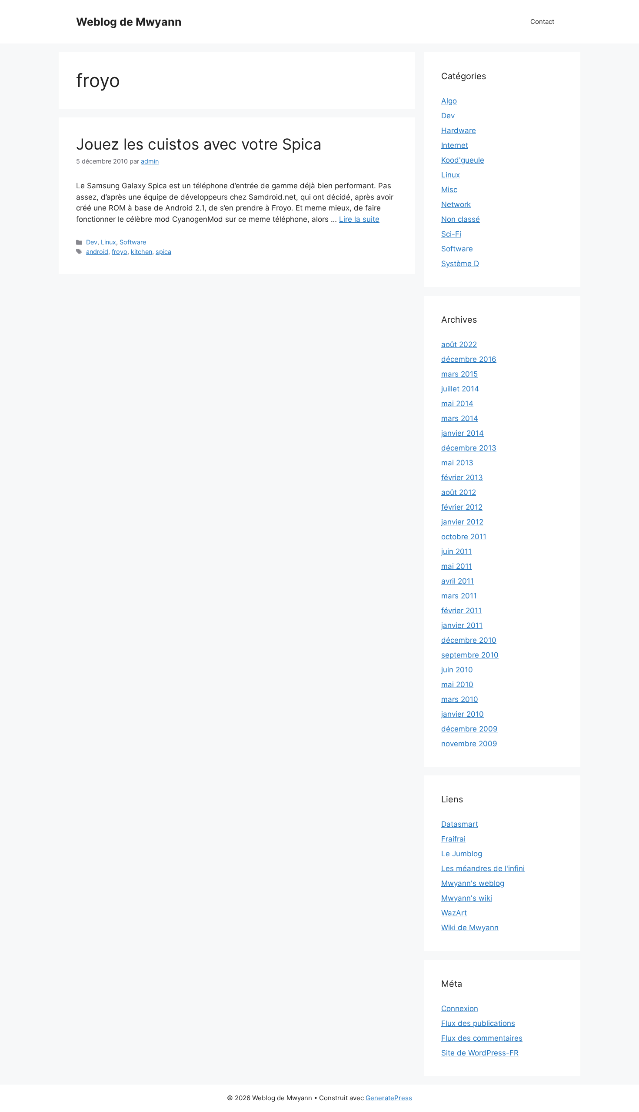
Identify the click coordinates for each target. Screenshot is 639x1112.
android (97, 251)
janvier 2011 (462, 625)
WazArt (454, 912)
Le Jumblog (461, 853)
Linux (108, 242)
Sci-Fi (451, 234)
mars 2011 (459, 595)
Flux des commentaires (482, 1038)
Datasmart (459, 824)
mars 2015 (459, 374)
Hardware (458, 130)
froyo (119, 251)
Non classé (460, 219)
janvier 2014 (462, 433)
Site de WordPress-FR (480, 1053)
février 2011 (461, 610)
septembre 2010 (470, 655)
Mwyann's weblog (472, 883)
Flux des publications (478, 1023)
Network (456, 204)
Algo (449, 101)
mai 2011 (456, 566)
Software (133, 242)
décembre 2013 (468, 448)
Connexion (459, 1008)
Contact (542, 21)
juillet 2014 (460, 388)
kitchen (141, 251)
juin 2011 (456, 551)
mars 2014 (459, 418)
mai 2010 (457, 684)
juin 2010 (457, 669)
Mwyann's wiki (466, 898)
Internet (454, 145)
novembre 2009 (469, 743)
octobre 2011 (463, 536)
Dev (91, 242)
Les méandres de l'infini (483, 868)
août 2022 (459, 344)
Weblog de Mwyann (129, 21)
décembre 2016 (468, 359)
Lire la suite (359, 219)
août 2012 (458, 492)
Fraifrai (453, 839)
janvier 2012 (462, 522)
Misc (449, 189)
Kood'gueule (462, 160)
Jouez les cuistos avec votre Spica (199, 144)
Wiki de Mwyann (470, 927)
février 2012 (462, 507)
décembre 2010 (468, 640)
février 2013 (462, 477)
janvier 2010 (462, 714)
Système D (460, 263)
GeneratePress (389, 1098)
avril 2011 (457, 581)
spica (163, 251)
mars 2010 (459, 699)
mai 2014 (457, 403)
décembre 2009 (469, 729)
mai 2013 (457, 462)
